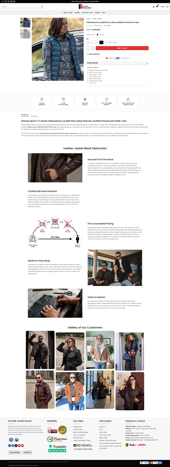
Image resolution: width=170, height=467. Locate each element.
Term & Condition (24, 462)
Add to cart (122, 48)
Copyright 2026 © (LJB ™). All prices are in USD (23, 465)
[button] (154, 7)
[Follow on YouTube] (14, 1)
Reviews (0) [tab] (34, 116)
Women (77, 13)
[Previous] (35, 49)
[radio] (88, 42)
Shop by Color (87, 13)
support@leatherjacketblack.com (141, 438)
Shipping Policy (56, 462)
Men (70, 13)
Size (87, 38)
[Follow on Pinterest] (11, 1)
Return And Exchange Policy (40, 462)
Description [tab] (25, 116)
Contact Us (27, 452)
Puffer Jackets (97, 19)
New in (66, 13)
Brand (97, 13)
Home (88, 19)
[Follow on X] (16, 445)
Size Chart (92, 34)
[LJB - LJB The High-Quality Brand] (85, 6)
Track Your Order (14, 452)
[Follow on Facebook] (2, 1)
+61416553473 (139, 433)
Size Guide (101, 34)
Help (103, 13)
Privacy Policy (12, 462)
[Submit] (42, 6)
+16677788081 (144, 435)
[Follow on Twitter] (8, 1)
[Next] (80, 49)
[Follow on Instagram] (5, 1)
